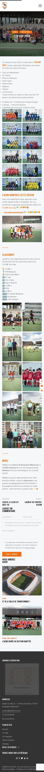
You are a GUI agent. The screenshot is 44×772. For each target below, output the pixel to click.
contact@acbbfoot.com (11, 711)
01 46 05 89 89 (8, 715)
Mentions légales (8, 769)
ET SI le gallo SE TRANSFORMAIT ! (16, 601)
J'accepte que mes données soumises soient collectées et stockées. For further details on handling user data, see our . (21, 545)
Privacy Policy (30, 548)
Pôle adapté (12, 638)
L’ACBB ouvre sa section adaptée (16, 641)
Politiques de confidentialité (27, 769)
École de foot (25, 32)
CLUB (15, 32)
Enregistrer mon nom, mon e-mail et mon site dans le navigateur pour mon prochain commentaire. (23, 524)
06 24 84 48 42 (8, 719)
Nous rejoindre (9, 747)
